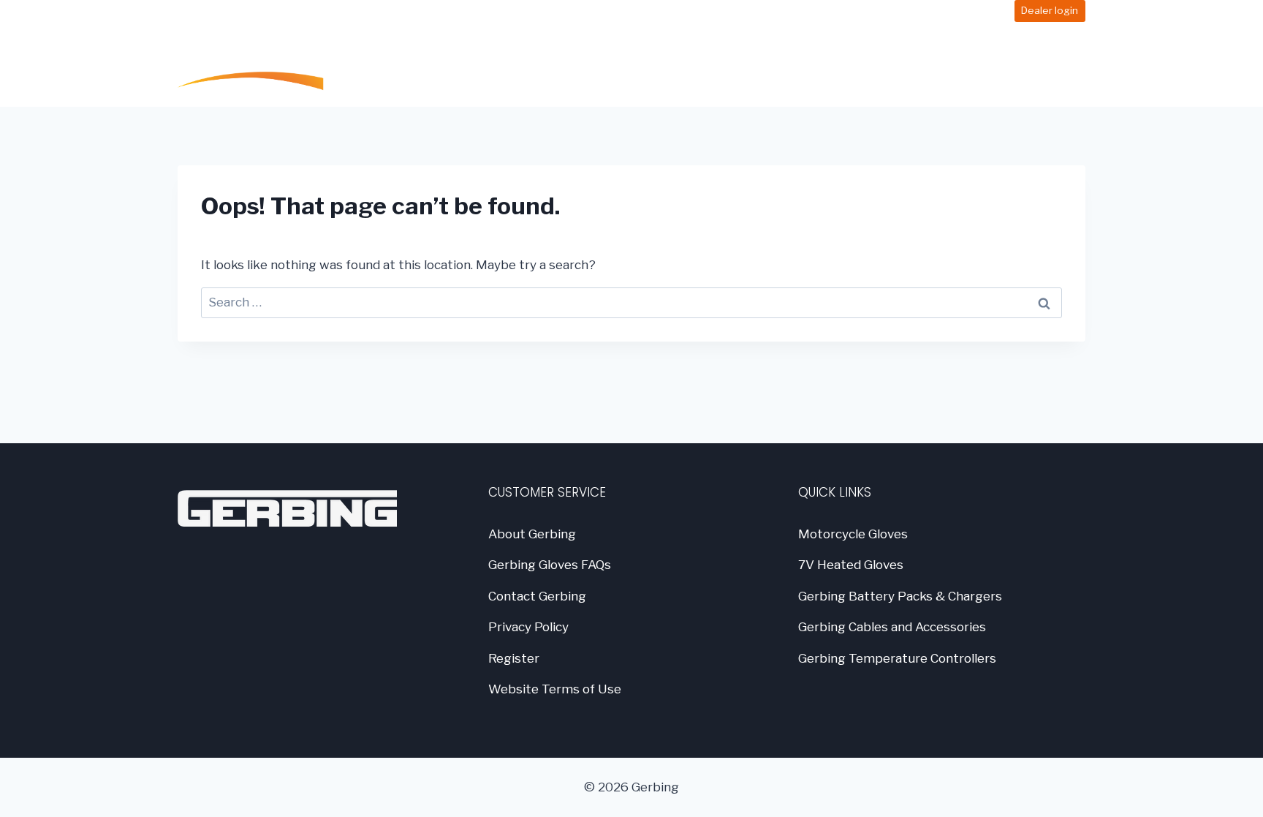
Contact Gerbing (537, 596)
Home (587, 63)
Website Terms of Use (554, 689)
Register (513, 658)
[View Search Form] (1070, 64)
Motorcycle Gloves (853, 534)
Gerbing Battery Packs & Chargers (900, 596)
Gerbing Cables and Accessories (892, 627)
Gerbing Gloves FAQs (549, 564)
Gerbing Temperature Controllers (897, 658)
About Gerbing (532, 534)
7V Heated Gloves (850, 564)
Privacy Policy (528, 627)
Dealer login (1049, 10)
